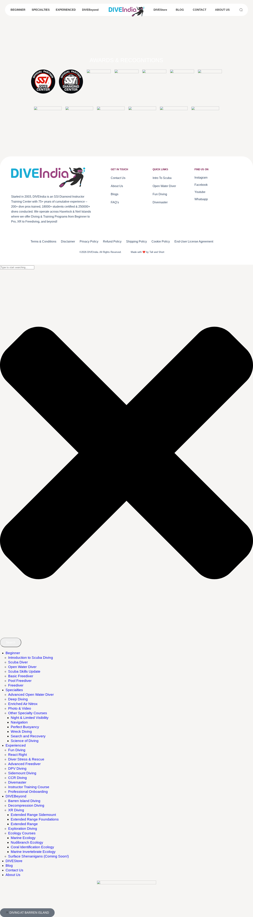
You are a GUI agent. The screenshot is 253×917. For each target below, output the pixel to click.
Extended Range (24, 824)
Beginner (13, 653)
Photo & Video (19, 708)
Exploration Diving (22, 828)
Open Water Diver (22, 667)
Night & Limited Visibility (30, 718)
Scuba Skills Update (24, 671)
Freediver (15, 685)
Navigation (19, 722)
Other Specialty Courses (27, 713)
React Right (17, 755)
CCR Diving (17, 778)
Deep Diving (18, 699)
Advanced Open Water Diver (31, 694)
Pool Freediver (19, 681)
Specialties (14, 690)
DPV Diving (17, 768)
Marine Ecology (23, 838)
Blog (9, 865)
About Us (13, 875)
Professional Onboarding (28, 792)
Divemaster (17, 782)
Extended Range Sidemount (33, 815)
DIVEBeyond (16, 796)
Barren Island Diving (24, 801)
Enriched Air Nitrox (23, 704)
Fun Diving (16, 750)
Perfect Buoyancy (25, 727)
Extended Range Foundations (35, 819)
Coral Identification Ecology (32, 847)
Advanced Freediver (24, 764)
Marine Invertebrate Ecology (33, 852)
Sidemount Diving (22, 773)
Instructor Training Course (28, 787)
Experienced (16, 745)
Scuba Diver (18, 662)
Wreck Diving (21, 731)
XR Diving (16, 810)
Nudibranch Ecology (27, 842)
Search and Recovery (28, 736)
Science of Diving (25, 741)
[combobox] (17, 267)
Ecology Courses (22, 833)
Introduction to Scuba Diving (30, 658)
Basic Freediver (20, 676)
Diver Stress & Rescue (26, 759)
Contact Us (14, 870)
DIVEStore (14, 861)
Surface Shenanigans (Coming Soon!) (38, 856)
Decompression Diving (26, 805)
